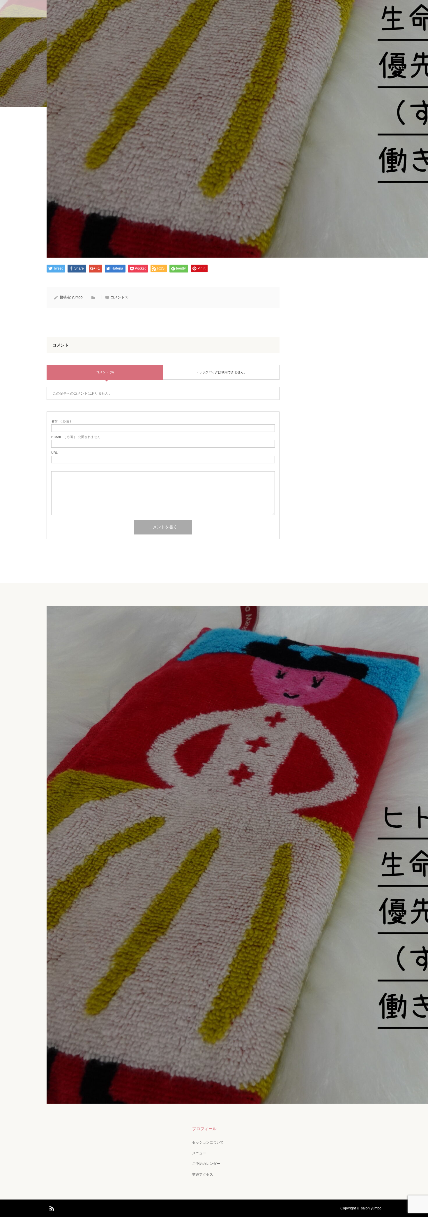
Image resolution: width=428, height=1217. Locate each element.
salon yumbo (371, 1208)
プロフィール (204, 1128)
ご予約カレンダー (206, 1164)
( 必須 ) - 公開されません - (76, 437)
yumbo (77, 297)
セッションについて (208, 1142)
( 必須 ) (61, 421)
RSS (51, 1207)
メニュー (199, 1153)
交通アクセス (202, 1174)
